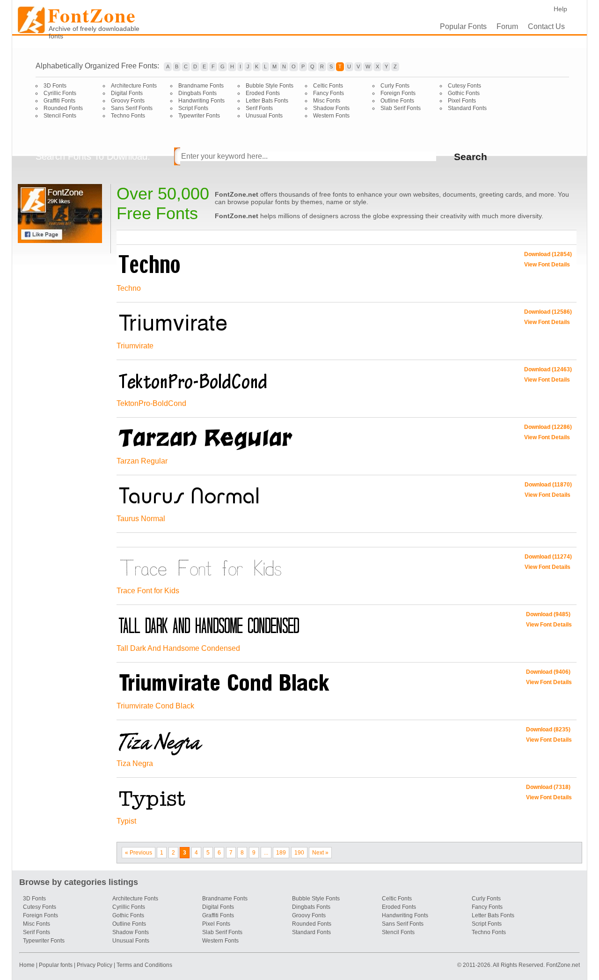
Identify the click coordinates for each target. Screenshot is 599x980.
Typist (126, 821)
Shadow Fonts (331, 108)
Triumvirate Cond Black (155, 706)
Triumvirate (135, 346)
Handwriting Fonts (201, 100)
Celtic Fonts (328, 85)
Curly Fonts (394, 85)
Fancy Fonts (328, 93)
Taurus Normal (141, 519)
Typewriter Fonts (199, 115)
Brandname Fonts (201, 85)
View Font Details (547, 264)
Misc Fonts (326, 100)
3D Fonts (55, 85)
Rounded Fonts (63, 108)
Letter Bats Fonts (267, 100)
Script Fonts (193, 108)
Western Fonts (331, 115)
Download (548, 254)
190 (299, 852)
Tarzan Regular (142, 461)
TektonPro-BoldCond (151, 403)
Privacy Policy (94, 965)
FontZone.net (563, 965)
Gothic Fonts (464, 93)
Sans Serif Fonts (132, 108)
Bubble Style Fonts (269, 85)
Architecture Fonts (134, 85)
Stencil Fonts (60, 115)
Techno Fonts (128, 115)
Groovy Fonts (128, 100)
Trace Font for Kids (148, 591)
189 (281, 852)
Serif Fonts (259, 108)
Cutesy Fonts (464, 85)
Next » (320, 852)
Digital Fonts (127, 93)
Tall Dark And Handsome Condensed (178, 648)
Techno (129, 288)
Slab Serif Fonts (400, 108)
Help (560, 9)
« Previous (138, 852)
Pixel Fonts (462, 100)
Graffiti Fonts (59, 100)
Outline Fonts (397, 100)
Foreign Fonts (398, 93)
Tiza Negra (135, 763)
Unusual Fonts (264, 115)
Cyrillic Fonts (60, 93)
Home (27, 965)
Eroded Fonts (263, 93)
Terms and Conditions (144, 965)
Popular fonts (56, 965)
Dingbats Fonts (197, 93)
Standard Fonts (467, 108)
